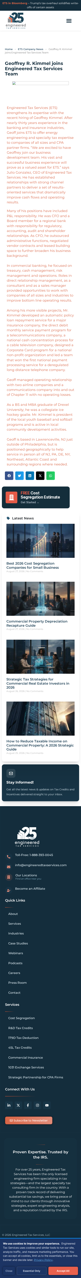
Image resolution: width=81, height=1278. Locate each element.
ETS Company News (30, 49)
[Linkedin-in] (9, 1105)
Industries (16, 933)
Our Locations (26, 875)
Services (14, 923)
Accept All (63, 1270)
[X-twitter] (18, 1105)
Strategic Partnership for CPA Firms (35, 1077)
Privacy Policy (43, 1260)
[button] (69, 21)
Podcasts (15, 963)
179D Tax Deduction (23, 1038)
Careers (14, 973)
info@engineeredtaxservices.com (41, 865)
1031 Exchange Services (26, 1067)
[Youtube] (47, 1105)
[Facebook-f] (28, 1105)
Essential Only (31, 1270)
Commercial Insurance (25, 1057)
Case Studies (18, 943)
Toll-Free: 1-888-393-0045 (34, 855)
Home (9, 49)
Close (8, 1270)
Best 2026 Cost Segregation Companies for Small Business (32, 565)
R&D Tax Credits (20, 1028)
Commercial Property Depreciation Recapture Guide (36, 623)
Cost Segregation (21, 1018)
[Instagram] (37, 1105)
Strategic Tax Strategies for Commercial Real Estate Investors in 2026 (37, 683)
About (13, 914)
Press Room (17, 983)
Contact (14, 992)
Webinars (15, 953)
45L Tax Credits (20, 1047)
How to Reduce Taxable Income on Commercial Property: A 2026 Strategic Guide (40, 745)
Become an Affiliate (30, 888)
